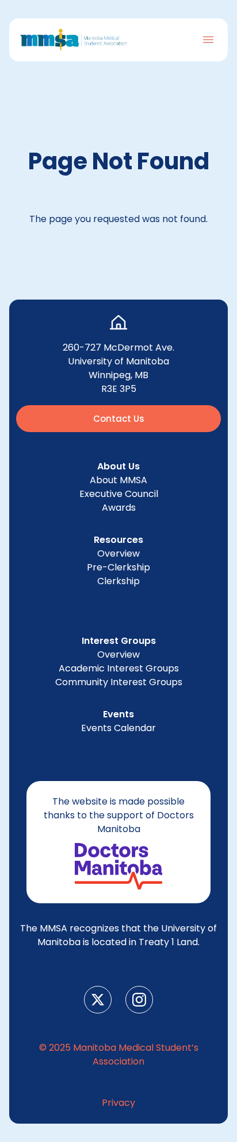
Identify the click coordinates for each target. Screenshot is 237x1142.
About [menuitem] (118, 480)
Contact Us (118, 419)
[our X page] (98, 999)
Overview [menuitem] (118, 553)
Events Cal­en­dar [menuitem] (118, 728)
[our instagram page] (139, 999)
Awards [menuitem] (119, 507)
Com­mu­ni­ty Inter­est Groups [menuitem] (118, 682)
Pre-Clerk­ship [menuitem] (118, 567)
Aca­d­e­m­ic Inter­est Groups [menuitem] (119, 668)
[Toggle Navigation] (208, 39)
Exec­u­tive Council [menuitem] (118, 493)
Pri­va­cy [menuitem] (118, 1102)
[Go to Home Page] (73, 39)
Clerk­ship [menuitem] (118, 581)
